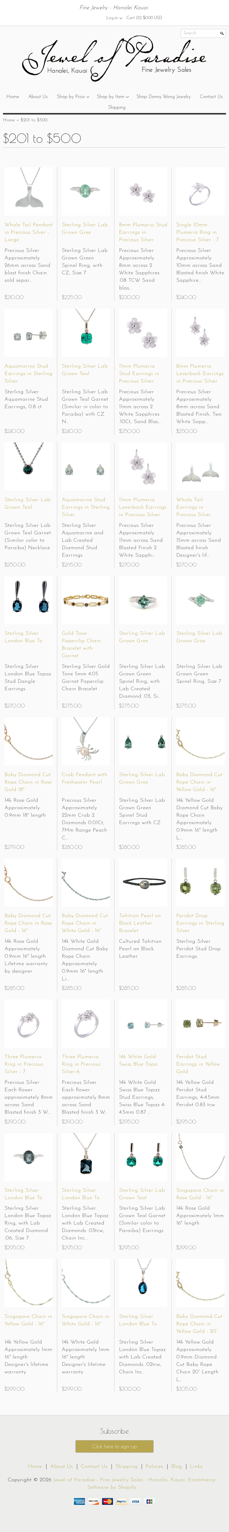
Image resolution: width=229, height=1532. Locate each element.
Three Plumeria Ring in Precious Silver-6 (81, 1064)
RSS (74, 18)
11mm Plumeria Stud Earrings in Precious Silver (139, 374)
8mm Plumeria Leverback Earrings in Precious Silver (200, 374)
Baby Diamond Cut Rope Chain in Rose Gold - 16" (28, 923)
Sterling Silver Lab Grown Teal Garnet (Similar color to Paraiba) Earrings (142, 1220)
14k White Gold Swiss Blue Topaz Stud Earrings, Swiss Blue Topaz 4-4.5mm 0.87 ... (142, 1097)
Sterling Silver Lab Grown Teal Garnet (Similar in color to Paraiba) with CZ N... (85, 407)
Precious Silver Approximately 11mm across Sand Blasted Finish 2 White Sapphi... (141, 540)
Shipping (117, 107)
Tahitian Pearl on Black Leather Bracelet (140, 923)
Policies (154, 1466)
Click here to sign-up (114, 1446)
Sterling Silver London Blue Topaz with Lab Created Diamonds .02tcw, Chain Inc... (142, 1357)
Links (196, 1466)
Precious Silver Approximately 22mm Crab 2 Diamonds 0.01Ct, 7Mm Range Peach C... (84, 819)
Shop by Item (110, 97)
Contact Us (211, 97)
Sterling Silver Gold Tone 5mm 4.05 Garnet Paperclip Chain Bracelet (86, 678)
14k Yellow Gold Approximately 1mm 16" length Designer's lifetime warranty (28, 1357)
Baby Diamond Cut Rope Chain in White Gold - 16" (85, 923)
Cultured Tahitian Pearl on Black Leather (140, 949)
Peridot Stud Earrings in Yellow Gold (198, 1064)
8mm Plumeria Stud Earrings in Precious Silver (143, 232)
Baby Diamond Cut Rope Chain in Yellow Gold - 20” (199, 1324)
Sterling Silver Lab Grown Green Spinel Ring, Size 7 (199, 674)
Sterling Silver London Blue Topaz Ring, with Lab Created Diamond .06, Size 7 (27, 1223)
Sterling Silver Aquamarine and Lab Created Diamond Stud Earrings (82, 540)
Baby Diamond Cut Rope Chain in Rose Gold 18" (28, 782)
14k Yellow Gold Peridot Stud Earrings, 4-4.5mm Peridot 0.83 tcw (197, 1094)
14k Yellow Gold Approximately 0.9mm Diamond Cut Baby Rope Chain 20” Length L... (197, 1361)
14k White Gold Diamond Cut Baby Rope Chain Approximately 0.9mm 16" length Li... (85, 960)
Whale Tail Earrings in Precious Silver (193, 507)
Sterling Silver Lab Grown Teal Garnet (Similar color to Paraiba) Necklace (27, 537)
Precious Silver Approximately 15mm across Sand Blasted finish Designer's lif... (198, 540)
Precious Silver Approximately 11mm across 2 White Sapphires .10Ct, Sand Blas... (140, 407)
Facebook (84, 18)
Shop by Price (71, 97)
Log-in (112, 18)
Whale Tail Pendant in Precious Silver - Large (28, 232)
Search (190, 33)
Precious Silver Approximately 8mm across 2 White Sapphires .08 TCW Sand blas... (139, 269)
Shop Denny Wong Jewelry (164, 97)
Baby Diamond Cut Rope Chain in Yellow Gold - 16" (199, 782)
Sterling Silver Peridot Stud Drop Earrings (198, 949)
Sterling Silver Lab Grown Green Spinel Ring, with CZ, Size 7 (85, 262)
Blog (176, 1466)
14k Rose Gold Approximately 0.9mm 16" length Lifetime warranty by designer (25, 956)
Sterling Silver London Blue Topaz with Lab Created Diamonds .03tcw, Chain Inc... (85, 1223)
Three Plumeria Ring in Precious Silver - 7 (23, 1064)
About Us (38, 97)
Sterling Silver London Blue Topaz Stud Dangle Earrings (27, 678)
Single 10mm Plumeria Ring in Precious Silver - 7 (197, 232)
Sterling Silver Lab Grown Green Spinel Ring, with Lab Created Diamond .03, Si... (142, 682)
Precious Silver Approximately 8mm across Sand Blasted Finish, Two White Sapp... (199, 407)
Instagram (94, 18)
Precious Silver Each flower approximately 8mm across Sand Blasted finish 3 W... (28, 1097)
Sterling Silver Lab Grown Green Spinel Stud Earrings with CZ (142, 812)
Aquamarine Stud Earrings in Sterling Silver (28, 374)
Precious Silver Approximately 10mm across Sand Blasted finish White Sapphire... (200, 266)
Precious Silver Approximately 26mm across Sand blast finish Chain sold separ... (27, 266)
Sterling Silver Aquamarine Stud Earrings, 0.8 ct (26, 399)
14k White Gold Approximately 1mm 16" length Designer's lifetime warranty (85, 1357)
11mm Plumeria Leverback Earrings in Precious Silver (142, 507)
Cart (144, 18)
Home (12, 97)
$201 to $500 (34, 120)
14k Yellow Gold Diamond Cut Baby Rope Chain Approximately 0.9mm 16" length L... (199, 819)
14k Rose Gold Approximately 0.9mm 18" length (25, 808)
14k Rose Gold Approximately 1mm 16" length (200, 1216)
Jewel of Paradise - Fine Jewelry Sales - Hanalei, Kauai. (120, 1480)
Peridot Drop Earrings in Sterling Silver (200, 923)
